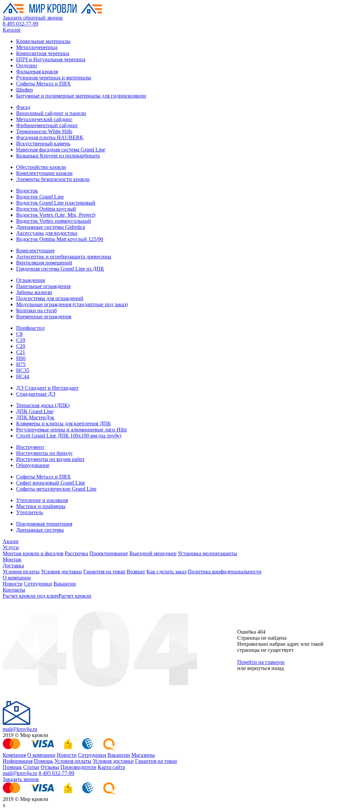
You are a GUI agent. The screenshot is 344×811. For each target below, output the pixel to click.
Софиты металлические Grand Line (56, 489)
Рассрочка (76, 553)
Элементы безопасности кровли (53, 179)
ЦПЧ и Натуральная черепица (50, 59)
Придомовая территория (44, 524)
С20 (20, 346)
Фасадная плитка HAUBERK (50, 137)
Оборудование (32, 465)
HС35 (22, 370)
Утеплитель (29, 512)
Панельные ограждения (43, 286)
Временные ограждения (43, 316)
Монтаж (12, 559)
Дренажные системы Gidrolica (50, 227)
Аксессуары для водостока (46, 233)
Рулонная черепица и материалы (53, 77)
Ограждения (30, 280)
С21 (20, 352)
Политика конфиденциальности (224, 571)
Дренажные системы (40, 530)
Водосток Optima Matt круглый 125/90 (59, 239)
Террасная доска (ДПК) (43, 405)
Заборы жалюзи (34, 292)
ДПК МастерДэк (35, 417)
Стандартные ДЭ (35, 394)
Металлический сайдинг (44, 119)
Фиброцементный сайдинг (47, 125)
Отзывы (50, 767)
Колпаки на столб (36, 310)
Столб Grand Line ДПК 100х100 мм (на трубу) (68, 435)
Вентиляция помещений (44, 263)
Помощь (43, 761)
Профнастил (30, 328)
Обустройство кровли (41, 167)
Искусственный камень (43, 143)
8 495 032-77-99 (20, 24)
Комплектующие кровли (44, 173)
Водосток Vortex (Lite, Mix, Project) (55, 215)
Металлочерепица (36, 47)
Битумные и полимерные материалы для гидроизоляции (81, 96)
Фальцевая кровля (37, 71)
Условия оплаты (21, 571)
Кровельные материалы (43, 41)
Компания (14, 755)
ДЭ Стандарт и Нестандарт (47, 388)
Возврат (136, 571)
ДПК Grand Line (34, 411)
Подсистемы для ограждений (49, 298)
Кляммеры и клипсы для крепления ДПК (63, 423)
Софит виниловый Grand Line (50, 483)
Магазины (143, 755)
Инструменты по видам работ (50, 459)
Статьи (31, 767)
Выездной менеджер (152, 553)
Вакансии (64, 584)
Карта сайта (111, 767)
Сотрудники (38, 584)
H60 (21, 358)
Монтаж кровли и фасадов (33, 553)
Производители (78, 767)
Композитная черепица (42, 53)
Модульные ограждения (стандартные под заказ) (72, 304)
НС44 (22, 376)
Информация (18, 761)
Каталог (12, 30)
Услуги (11, 547)
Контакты (14, 590)
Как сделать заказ (166, 571)
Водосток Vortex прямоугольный (53, 221)
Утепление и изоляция (42, 500)
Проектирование (108, 553)
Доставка (13, 565)
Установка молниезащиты (207, 553)
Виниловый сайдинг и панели (51, 113)
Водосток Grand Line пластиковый (55, 203)
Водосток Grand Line (40, 197)
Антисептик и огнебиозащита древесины (63, 256)
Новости (13, 584)
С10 (20, 340)
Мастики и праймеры (41, 506)
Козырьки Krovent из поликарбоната (58, 155)
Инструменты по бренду (44, 453)
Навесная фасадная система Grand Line (60, 149)
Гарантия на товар (104, 571)
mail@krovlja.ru (20, 729)
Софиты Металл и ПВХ (43, 83)
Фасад (23, 107)
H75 (21, 364)
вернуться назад (265, 668)
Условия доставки (61, 571)
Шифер (24, 90)
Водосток (27, 190)
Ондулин (26, 65)
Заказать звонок (21, 779)
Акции (10, 541)
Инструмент (30, 447)
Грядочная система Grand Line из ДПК (60, 269)
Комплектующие (35, 250)
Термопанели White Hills (44, 131)
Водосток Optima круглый (46, 209)
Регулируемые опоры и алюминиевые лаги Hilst (71, 429)
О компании (17, 577)
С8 (19, 334)
